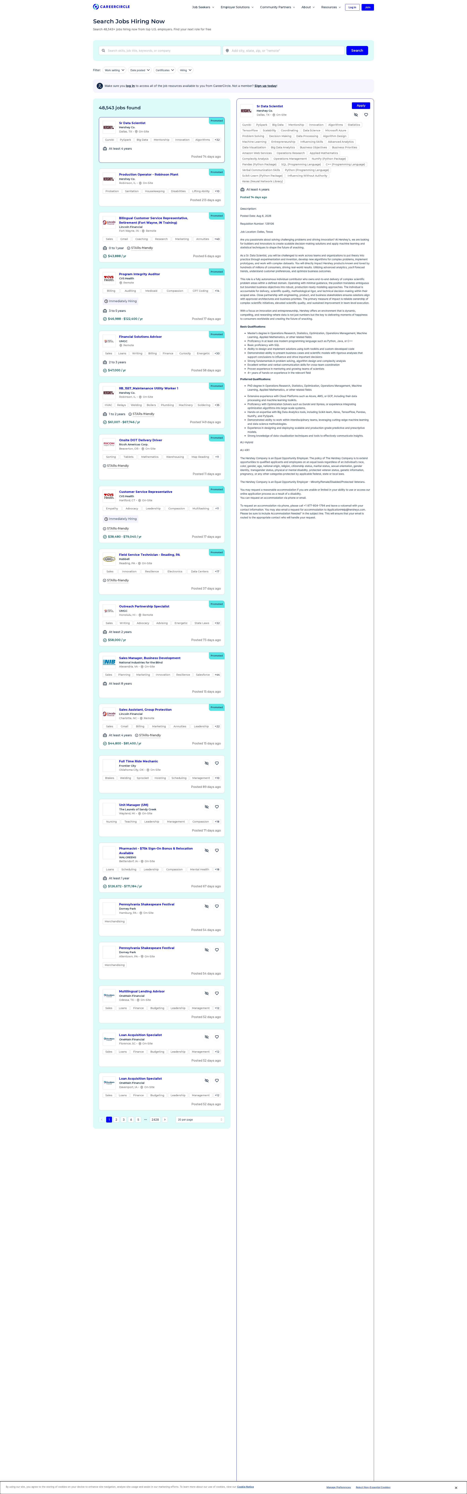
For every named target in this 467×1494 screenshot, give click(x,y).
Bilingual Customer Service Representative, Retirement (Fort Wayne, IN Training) (153, 220)
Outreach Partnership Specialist (144, 606)
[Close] (456, 1487)
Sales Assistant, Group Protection (145, 709)
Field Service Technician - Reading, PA (149, 555)
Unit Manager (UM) (133, 805)
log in (130, 86)
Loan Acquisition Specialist (140, 1035)
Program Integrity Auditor (139, 274)
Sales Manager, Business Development (149, 658)
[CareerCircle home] (111, 7)
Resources (329, 7)
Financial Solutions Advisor (140, 336)
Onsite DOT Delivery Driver (140, 440)
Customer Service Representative (145, 492)
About (306, 7)
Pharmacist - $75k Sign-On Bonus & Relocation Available (156, 851)
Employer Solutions (235, 7)
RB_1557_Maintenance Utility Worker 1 (148, 388)
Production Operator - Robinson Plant (148, 174)
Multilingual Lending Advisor (142, 991)
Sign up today (265, 86)
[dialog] (233, 1487)
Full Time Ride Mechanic (138, 761)
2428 (155, 1119)
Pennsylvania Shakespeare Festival (146, 904)
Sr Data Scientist (132, 123)
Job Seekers (201, 7)
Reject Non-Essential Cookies (373, 1487)
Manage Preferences (339, 1487)
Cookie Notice (245, 1486)
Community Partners (275, 7)
